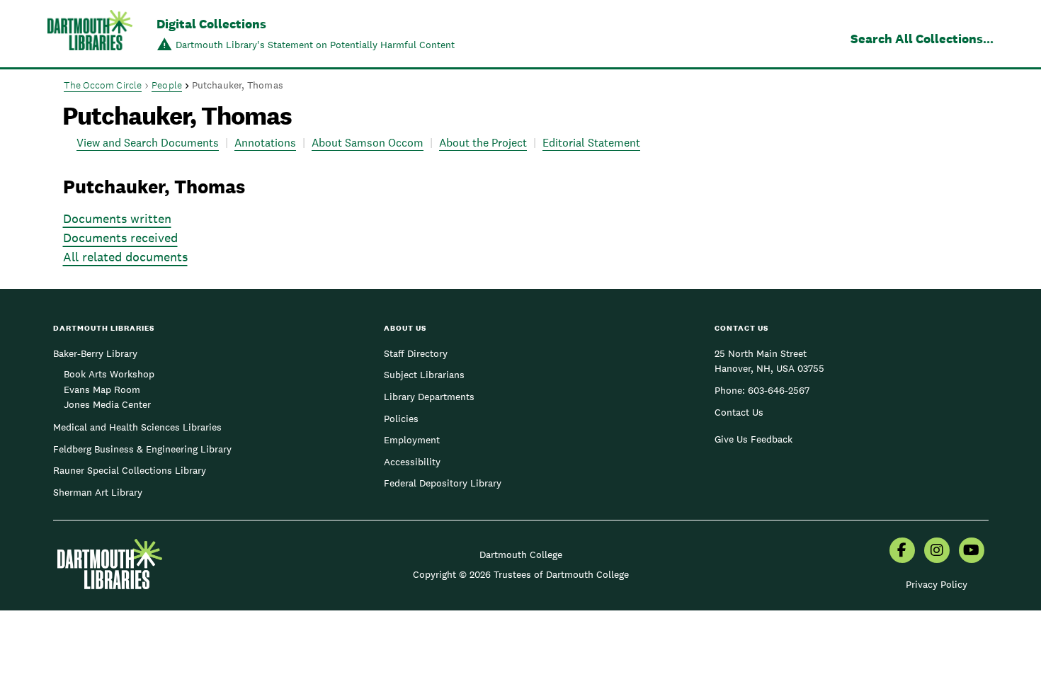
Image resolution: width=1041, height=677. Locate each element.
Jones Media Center (107, 404)
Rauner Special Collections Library (129, 470)
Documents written (117, 218)
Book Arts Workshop (109, 374)
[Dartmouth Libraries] (89, 35)
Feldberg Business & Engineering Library (142, 449)
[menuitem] (902, 551)
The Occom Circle (103, 85)
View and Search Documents (147, 142)
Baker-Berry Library (95, 353)
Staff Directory (416, 353)
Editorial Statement (591, 142)
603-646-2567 (778, 390)
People (167, 85)
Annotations (265, 142)
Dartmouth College (520, 554)
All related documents (125, 257)
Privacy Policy (936, 584)
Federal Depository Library (442, 483)
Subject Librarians (424, 374)
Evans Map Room (102, 389)
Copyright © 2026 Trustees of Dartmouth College (521, 574)
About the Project (483, 142)
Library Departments (429, 396)
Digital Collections (211, 24)
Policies (401, 418)
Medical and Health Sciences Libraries (137, 427)
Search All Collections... (922, 38)
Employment (412, 439)
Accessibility (412, 461)
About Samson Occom (367, 142)
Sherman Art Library (97, 492)
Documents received (120, 237)
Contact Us (739, 412)
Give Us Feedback (753, 439)
